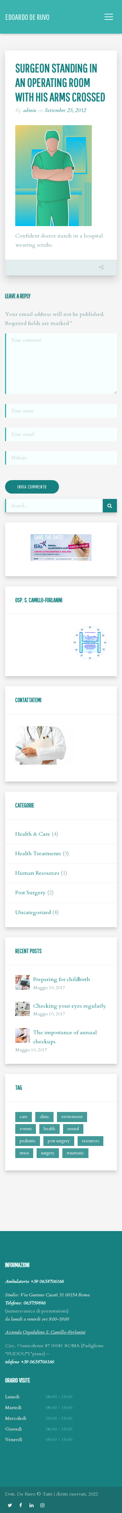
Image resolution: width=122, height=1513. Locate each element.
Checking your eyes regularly (69, 1006)
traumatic (75, 1153)
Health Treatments (38, 853)
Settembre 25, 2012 (65, 110)
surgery (48, 1153)
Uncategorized (33, 912)
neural (73, 1129)
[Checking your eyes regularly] (22, 1009)
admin (29, 110)
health (49, 1129)
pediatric (28, 1141)
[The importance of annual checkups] (22, 1035)
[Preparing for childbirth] (22, 982)
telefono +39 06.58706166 (29, 1362)
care (23, 1117)
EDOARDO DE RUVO (27, 17)
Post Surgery (30, 892)
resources (90, 1141)
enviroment (72, 1117)
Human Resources (37, 873)
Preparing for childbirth (61, 979)
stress (24, 1153)
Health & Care (32, 834)
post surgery (59, 1141)
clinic (44, 1117)
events (26, 1129)
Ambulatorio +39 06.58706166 (34, 1281)
